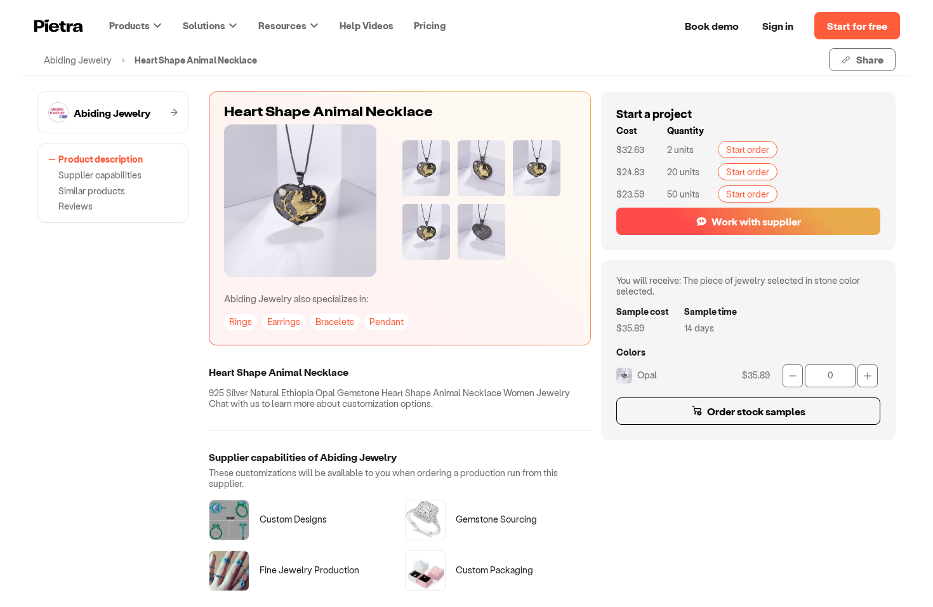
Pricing (430, 25)
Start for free (857, 26)
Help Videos (367, 25)
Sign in (777, 26)
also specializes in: (296, 298)
